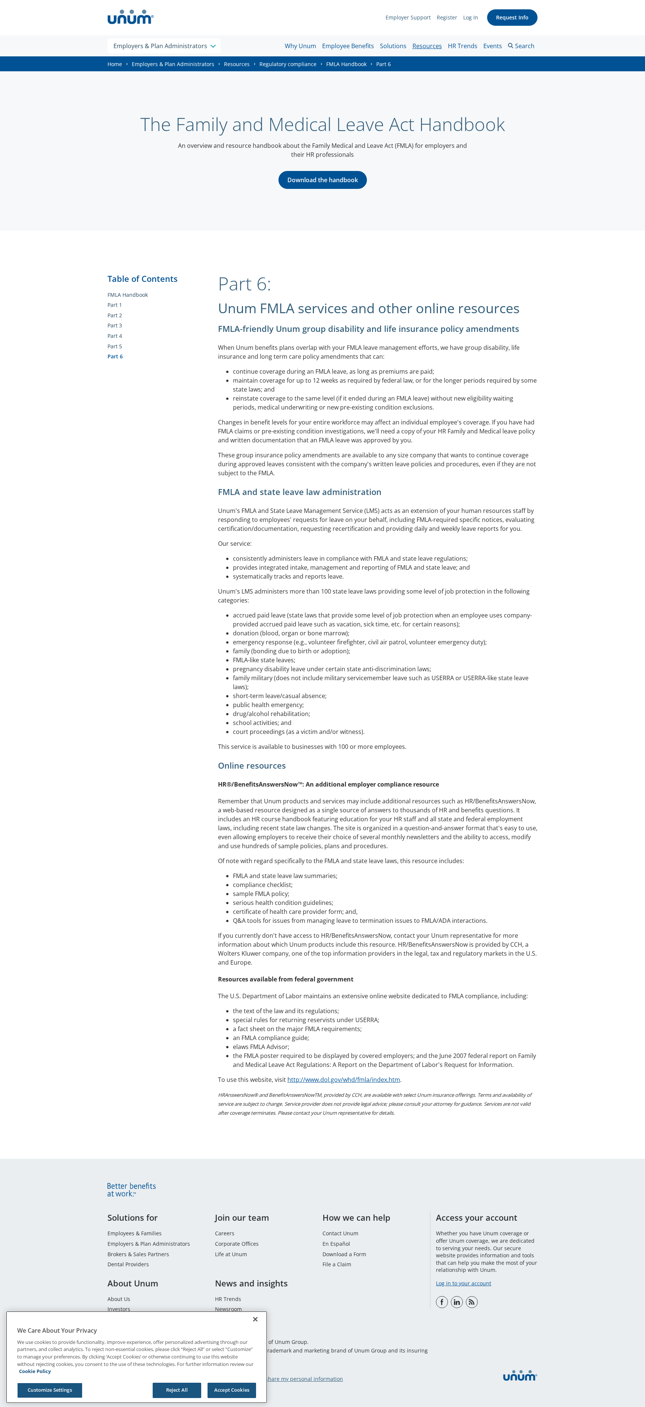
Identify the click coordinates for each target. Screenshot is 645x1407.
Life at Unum (231, 1254)
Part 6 (115, 356)
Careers (224, 1233)
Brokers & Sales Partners (138, 1254)
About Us (119, 1298)
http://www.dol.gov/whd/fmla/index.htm (343, 1080)
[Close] (255, 1319)
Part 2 (115, 315)
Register (447, 17)
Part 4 (115, 335)
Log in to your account (463, 1283)
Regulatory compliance (288, 64)
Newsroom (228, 1309)
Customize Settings (50, 1389)
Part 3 (115, 325)
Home (115, 64)
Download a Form (344, 1254)
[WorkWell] (472, 1302)
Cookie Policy (35, 1371)
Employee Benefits (348, 46)
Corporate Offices (237, 1243)
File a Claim (336, 1264)
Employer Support (408, 17)
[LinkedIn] (457, 1302)
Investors (119, 1309)
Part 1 (115, 304)
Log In (470, 17)
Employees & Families (135, 1233)
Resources (427, 46)
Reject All (177, 1389)
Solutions (393, 46)
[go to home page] (131, 17)
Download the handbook (322, 180)
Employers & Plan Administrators (173, 64)
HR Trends (462, 46)
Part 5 (115, 346)
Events (492, 46)
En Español (336, 1243)
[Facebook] (442, 1302)
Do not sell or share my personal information (287, 1378)
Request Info (512, 17)
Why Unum (300, 46)
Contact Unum (340, 1233)
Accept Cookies (231, 1389)
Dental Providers (128, 1264)
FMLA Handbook (346, 64)
